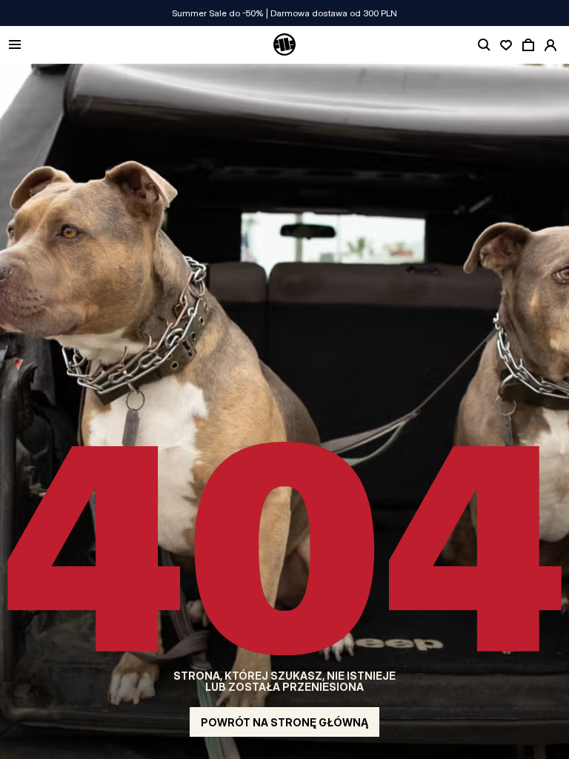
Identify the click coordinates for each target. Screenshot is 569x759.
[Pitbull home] (284, 45)
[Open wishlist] (506, 45)
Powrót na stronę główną (284, 722)
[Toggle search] (484, 45)
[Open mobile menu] (14, 45)
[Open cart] (528, 45)
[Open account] (550, 45)
